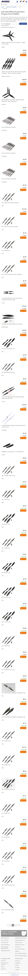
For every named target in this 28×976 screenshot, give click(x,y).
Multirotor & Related (11, 7)
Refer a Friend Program (21, 955)
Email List (3, 969)
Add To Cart (23, 55)
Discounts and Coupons (4, 963)
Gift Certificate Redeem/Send (4, 947)
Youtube (17, 967)
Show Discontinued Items (7, 27)
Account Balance (5, 944)
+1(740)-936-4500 (14, 975)
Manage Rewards (5, 950)
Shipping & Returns (20, 940)
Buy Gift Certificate (20, 949)
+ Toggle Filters (23, 23)
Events (2, 966)
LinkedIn (17, 969)
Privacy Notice (18, 942)
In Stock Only (4, 25)
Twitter (17, 965)
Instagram (17, 963)
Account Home (4, 940)
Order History (4, 942)
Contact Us (18, 947)
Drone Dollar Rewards (20, 953)
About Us (3, 961)
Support (17, 951)
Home (2, 7)
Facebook (17, 961)
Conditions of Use (19, 944)
